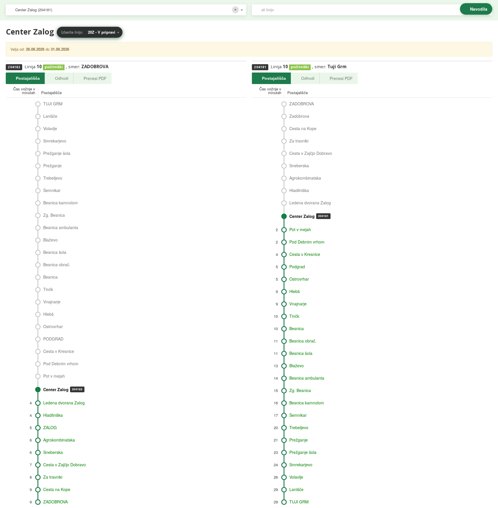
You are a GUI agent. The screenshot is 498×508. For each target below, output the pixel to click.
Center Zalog (62, 389)
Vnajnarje (52, 302)
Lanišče (50, 116)
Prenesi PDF (95, 78)
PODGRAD (53, 339)
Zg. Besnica (54, 215)
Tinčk (48, 289)
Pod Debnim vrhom (60, 363)
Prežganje (52, 165)
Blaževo (50, 240)
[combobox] (126, 9)
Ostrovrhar (53, 326)
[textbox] (375, 10)
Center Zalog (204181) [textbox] (33, 9)
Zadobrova (299, 116)
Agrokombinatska (59, 440)
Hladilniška (53, 415)
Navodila (478, 9)
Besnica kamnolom (60, 203)
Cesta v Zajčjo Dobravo (64, 464)
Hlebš (48, 314)
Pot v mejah (54, 376)
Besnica (50, 277)
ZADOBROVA (55, 502)
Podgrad (297, 266)
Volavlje (50, 128)
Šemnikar (52, 190)
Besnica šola (54, 252)
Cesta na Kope (56, 489)
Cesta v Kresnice (58, 351)
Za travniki (52, 477)
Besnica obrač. (56, 264)
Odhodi (61, 78)
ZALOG (50, 427)
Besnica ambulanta (60, 227)
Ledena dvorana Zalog (64, 403)
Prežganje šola (56, 153)
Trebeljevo (52, 178)
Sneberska (53, 452)
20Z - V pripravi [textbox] (101, 32)
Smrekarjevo (54, 141)
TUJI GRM (53, 103)
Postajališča (28, 78)
